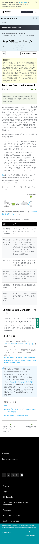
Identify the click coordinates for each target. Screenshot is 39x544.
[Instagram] (13, 475)
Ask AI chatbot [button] (22, 2)
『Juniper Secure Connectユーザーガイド (18, 344)
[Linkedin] (17, 475)
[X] (8, 475)
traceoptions (8, 360)
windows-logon (21, 357)
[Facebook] (4, 475)
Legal (5, 492)
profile (17, 360)
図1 (3, 175)
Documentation (9, 18)
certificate (31, 357)
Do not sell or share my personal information (16, 504)
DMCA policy (8, 497)
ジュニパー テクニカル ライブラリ (21, 382)
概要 (5, 406)
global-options (26, 360)
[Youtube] (21, 475)
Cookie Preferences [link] (11, 521)
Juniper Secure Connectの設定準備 (16, 415)
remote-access (15, 362)
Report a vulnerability (11, 516)
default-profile (9, 357)
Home (4, 33)
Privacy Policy (6, 532)
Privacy (6, 486)
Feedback (7, 510)
